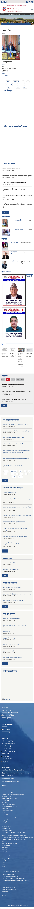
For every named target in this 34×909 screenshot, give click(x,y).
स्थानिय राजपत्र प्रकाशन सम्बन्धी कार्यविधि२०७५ (12, 465)
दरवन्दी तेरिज (5, 756)
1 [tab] (14, 26)
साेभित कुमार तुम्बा (14, 252)
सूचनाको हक (5, 761)
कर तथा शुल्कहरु (6, 718)
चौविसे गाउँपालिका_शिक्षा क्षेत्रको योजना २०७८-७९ (14, 399)
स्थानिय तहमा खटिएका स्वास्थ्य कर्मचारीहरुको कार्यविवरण (14, 444)
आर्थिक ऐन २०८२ (6, 631)
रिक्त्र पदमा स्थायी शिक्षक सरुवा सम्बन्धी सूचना (13, 385)
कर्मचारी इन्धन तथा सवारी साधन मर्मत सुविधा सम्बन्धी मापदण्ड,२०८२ (16, 424)
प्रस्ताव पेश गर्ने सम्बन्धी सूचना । (9, 492)
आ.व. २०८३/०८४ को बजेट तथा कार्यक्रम (11, 618)
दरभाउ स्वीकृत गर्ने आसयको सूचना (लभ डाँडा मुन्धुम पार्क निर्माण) (15, 536)
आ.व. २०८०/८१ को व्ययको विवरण (10, 563)
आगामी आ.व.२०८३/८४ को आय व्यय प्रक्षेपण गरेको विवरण (14, 625)
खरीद (13, 379)
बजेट (2, 379)
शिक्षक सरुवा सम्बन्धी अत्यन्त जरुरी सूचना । (14, 189)
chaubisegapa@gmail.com (12, 781)
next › (17, 87)
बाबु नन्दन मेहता (14, 242)
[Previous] (1, 22)
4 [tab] (19, 26)
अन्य (4, 406)
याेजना (8, 380)
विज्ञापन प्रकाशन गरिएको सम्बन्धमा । (12, 169)
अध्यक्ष (3, 64)
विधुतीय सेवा (20, 379)
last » (24, 87)
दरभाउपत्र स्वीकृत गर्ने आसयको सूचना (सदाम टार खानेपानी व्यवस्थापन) (17, 515)
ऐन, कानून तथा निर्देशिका (8, 715)
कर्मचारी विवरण (5, 753)
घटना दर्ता (4, 727)
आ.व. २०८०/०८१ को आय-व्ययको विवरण (11, 569)
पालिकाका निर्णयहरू (7, 758)
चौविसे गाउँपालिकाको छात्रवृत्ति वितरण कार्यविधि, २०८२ (14, 437)
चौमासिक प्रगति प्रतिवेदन (8, 743)
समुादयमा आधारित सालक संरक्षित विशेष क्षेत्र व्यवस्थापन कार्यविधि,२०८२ (17, 431)
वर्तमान (3, 73)
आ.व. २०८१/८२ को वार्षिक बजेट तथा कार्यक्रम (12, 657)
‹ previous (16, 81)
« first (7, 81)
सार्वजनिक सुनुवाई (6, 746)
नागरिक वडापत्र (6, 732)
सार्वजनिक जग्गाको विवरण (8, 751)
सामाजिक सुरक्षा (6, 729)
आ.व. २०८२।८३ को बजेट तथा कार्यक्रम (11, 644)
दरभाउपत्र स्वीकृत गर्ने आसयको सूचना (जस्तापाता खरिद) (14, 521)
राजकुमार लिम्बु (6, 30)
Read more (6, 75)
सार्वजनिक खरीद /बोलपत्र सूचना (10, 713)
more (5, 212)
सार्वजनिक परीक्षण (6, 748)
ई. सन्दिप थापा (14, 261)
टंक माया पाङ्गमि (19, 229)
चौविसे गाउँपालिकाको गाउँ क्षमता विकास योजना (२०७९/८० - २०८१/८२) (17, 594)
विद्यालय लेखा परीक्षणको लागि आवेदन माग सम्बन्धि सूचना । (12, 14)
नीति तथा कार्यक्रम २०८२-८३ (9, 638)
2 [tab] (16, 26)
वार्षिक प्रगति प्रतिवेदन (7, 741)
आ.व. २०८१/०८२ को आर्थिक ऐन (9, 651)
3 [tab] (17, 26)
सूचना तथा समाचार (7, 710)
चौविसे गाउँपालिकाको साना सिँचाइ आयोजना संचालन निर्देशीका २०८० (16, 458)
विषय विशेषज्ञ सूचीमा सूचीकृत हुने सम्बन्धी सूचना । (15, 182)
